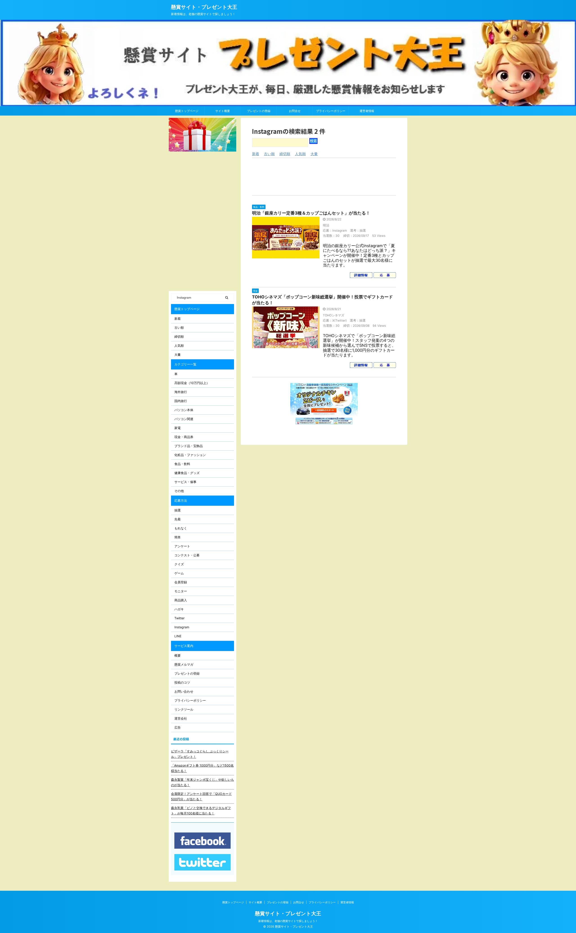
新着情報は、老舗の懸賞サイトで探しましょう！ (288, 921)
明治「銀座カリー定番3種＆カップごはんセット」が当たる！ (311, 213)
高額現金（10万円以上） (191, 383)
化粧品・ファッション (190, 455)
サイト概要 (222, 111)
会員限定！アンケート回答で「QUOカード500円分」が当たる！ (201, 796)
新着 (255, 154)
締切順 (284, 154)
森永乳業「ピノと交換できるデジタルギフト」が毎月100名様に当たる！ (201, 810)
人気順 (300, 154)
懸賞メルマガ (183, 664)
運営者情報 (367, 111)
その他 (179, 491)
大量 (314, 154)
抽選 (177, 510)
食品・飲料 (182, 464)
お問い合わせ (183, 691)
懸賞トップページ (186, 111)
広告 (177, 727)
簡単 (177, 537)
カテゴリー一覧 (185, 364)
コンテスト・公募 (187, 555)
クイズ (179, 564)
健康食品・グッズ (187, 473)
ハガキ (179, 609)
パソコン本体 (183, 410)
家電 (177, 428)
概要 (177, 655)
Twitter (179, 618)
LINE (177, 636)
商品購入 (180, 600)
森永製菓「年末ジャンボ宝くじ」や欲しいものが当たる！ (202, 782)
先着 (177, 519)
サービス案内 (183, 646)
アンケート (182, 546)
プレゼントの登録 (258, 111)
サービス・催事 (185, 482)
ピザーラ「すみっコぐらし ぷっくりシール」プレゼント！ (200, 753)
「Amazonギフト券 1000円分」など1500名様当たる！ (202, 768)
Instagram (181, 627)
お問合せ (295, 111)
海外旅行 (180, 392)
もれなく (180, 528)
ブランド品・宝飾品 (188, 446)
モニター (180, 591)
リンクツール (183, 709)
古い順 (269, 154)
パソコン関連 (183, 419)
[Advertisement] (324, 176)
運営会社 (180, 718)
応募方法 (180, 500)
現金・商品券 (183, 437)
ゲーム (179, 573)
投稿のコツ (182, 682)
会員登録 (180, 582)
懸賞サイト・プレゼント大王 (204, 7)
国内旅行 (180, 401)
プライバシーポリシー (330, 111)
